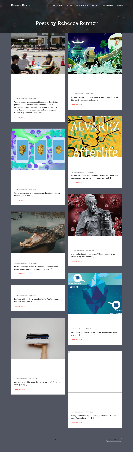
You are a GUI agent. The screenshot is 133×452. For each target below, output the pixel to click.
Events (120, 5)
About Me (57, 5)
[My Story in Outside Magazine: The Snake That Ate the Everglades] (95, 53)
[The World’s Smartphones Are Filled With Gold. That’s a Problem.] (38, 149)
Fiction (95, 5)
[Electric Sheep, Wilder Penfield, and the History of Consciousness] (95, 372)
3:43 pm (91, 94)
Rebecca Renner (21, 98)
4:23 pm (33, 98)
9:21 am (33, 189)
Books (69, 5)
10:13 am (91, 172)
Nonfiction (81, 5)
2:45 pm (33, 263)
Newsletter (108, 5)
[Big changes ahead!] (38, 232)
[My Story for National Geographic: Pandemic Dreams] (95, 215)
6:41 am (90, 412)
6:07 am (91, 329)
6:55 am (33, 295)
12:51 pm (91, 250)
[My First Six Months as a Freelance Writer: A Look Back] (95, 293)
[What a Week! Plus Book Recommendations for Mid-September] (38, 338)
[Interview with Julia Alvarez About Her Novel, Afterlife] (95, 136)
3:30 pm (34, 378)
